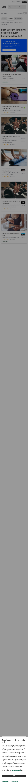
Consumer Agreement (16, 770)
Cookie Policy (15, 781)
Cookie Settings (14, 779)
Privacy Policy (5, 781)
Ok (14, 775)
